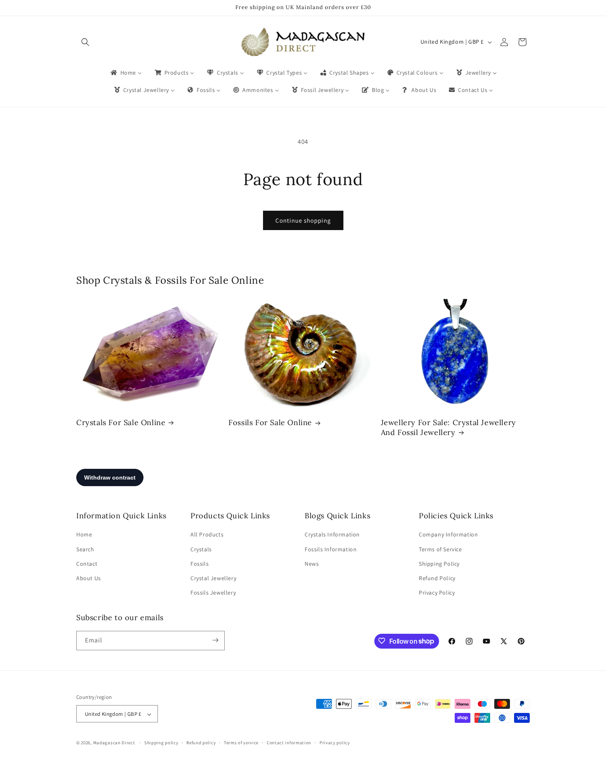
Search (85, 549)
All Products (206, 535)
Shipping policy (161, 743)
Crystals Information (332, 535)
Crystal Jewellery (213, 578)
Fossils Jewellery (213, 593)
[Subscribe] (215, 640)
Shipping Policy (439, 563)
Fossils (199, 563)
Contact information (289, 743)
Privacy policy (334, 743)
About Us (88, 578)
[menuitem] (125, 72)
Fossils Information (331, 549)
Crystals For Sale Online (120, 422)
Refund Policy (437, 578)
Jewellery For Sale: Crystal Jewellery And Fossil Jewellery (448, 427)
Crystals (201, 549)
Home (84, 535)
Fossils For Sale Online (270, 422)
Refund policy (201, 743)
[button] (85, 42)
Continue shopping (303, 220)
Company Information (448, 535)
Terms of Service (440, 549)
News (312, 563)
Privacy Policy (437, 593)
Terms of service (241, 743)
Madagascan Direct (114, 743)
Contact (86, 563)
